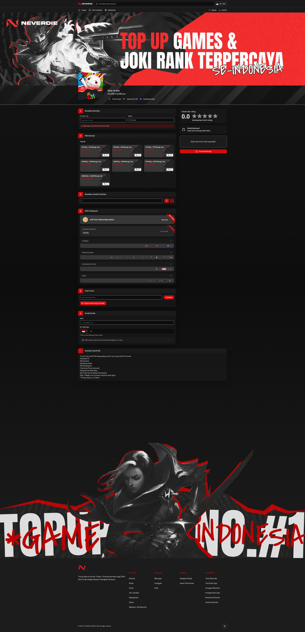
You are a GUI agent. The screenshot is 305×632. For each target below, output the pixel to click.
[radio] (95, 151)
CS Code (82, 116)
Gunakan (169, 297)
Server (130, 116)
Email (81, 318)
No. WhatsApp (84, 327)
